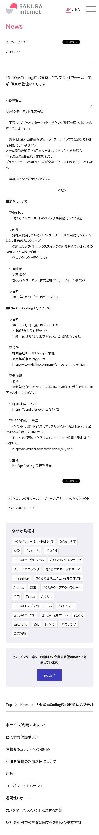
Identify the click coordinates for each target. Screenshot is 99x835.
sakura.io (20, 624)
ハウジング (69, 624)
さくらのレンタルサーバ (23, 498)
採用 (16, 596)
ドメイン (50, 624)
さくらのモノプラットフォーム (32, 605)
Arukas (18, 587)
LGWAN (51, 550)
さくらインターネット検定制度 (33, 541)
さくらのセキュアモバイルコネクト (58, 578)
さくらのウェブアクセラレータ (62, 587)
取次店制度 (68, 541)
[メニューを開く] (91, 9)
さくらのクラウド (78, 498)
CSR (33, 587)
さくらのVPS (53, 498)
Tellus (30, 596)
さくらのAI (33, 550)
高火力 (79, 615)
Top (9, 704)
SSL (36, 624)
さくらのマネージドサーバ (63, 569)
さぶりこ (46, 596)
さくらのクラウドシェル (28, 560)
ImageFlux (21, 578)
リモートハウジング (26, 569)
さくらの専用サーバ (21, 507)
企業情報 (19, 633)
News (24, 704)
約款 (16, 550)
